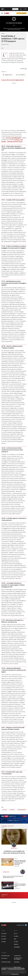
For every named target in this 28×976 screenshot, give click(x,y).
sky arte (3, 941)
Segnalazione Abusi (15, 974)
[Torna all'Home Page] (6, 13)
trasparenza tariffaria (12, 969)
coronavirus (22, 809)
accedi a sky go (20, 925)
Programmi (17, 947)
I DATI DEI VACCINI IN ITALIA (14, 141)
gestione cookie (5, 955)
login (25, 9)
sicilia (4, 809)
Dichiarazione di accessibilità (18, 958)
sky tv (15, 933)
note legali (4, 958)
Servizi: (15, 930)
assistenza (19, 969)
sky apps (16, 936)
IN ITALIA (16, 139)
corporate (16, 962)
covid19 (12, 809)
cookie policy (17, 955)
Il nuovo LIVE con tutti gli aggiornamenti (12, 80)
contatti (23, 969)
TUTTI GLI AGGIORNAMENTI (13, 138)
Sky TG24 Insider (21, 13)
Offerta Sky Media (5, 962)
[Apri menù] (2, 13)
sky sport (3, 933)
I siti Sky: (3, 930)
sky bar (16, 941)
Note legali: (3, 952)
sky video (3, 939)
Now (15, 939)
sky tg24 (3, 936)
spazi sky (16, 944)
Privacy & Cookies (9, 968)
